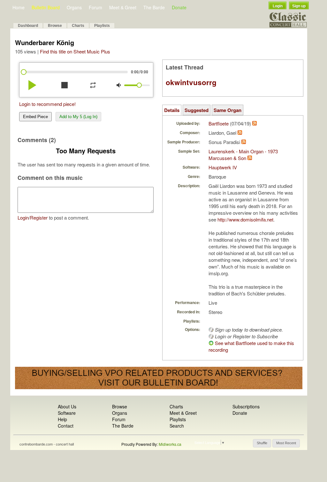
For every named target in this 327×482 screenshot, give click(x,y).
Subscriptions (246, 406)
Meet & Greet (122, 7)
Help (62, 419)
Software (67, 413)
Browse (55, 25)
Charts (78, 25)
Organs (74, 7)
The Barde (154, 7)
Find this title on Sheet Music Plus (75, 51)
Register (39, 217)
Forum (95, 7)
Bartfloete (219, 123)
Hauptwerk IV (223, 167)
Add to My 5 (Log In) (78, 116)
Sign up (299, 6)
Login (278, 6)
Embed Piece (35, 116)
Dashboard (28, 25)
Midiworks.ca (170, 444)
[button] (262, 443)
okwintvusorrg (191, 82)
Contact (65, 425)
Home (18, 7)
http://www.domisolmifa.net (245, 219)
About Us (67, 406)
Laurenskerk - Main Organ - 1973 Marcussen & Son (243, 154)
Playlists (102, 25)
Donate (179, 7)
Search (177, 425)
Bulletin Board (46, 7)
